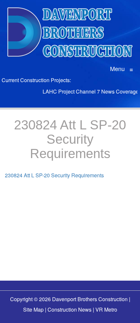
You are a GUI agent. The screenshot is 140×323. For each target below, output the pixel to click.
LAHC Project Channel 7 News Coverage (89, 91)
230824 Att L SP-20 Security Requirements (54, 175)
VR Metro (106, 309)
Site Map (33, 309)
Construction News (69, 309)
